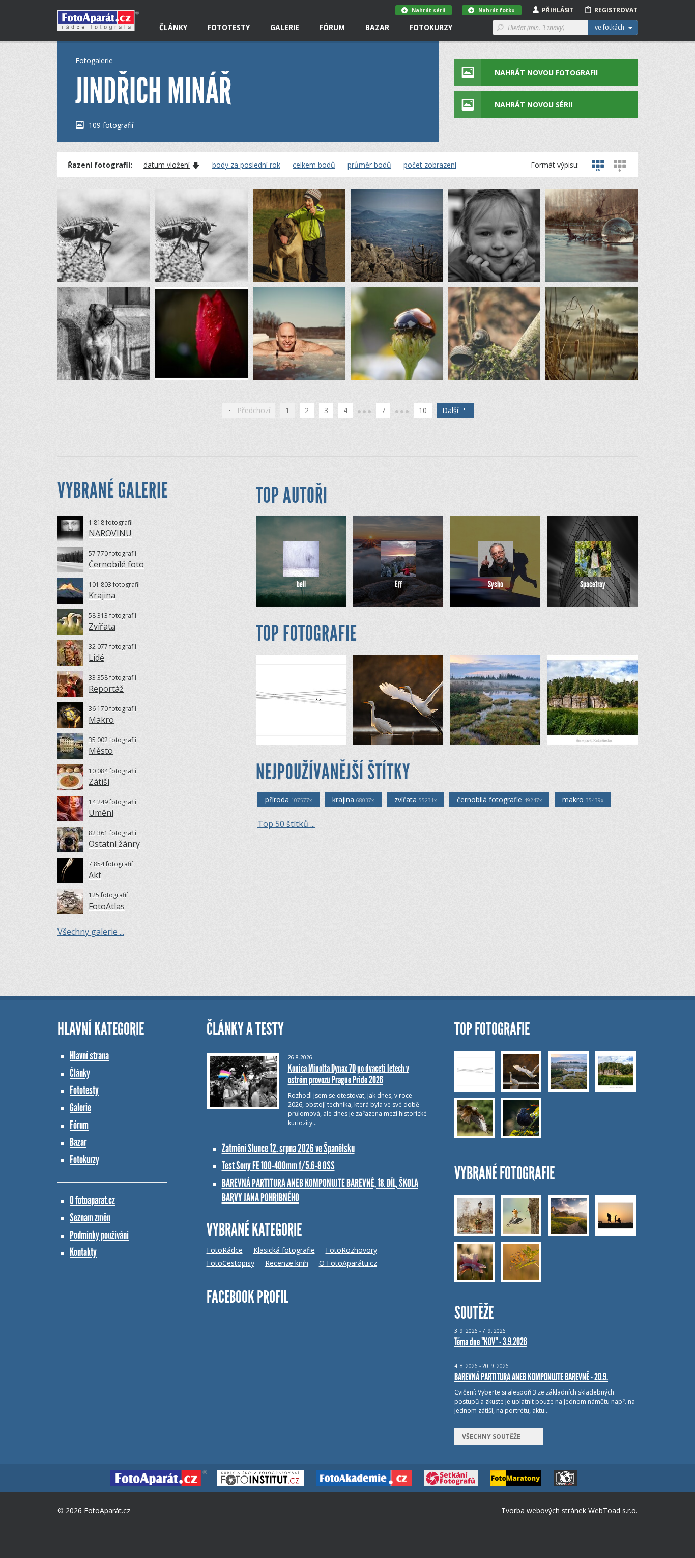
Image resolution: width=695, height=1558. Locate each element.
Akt (95, 875)
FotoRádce (225, 1250)
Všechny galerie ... (90, 931)
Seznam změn (90, 1217)
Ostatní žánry (114, 844)
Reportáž (106, 688)
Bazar (377, 27)
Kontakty (83, 1252)
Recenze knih (286, 1263)
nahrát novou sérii (533, 105)
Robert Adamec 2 (397, 737)
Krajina (102, 595)
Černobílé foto (116, 564)
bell (301, 584)
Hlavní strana (89, 1055)
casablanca (290, 737)
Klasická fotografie (284, 1250)
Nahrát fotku (496, 10)
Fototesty (229, 27)
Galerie (284, 27)
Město (101, 750)
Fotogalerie (94, 60)
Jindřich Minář (94, 274)
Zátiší (99, 781)
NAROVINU (110, 533)
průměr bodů (369, 165)
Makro (101, 719)
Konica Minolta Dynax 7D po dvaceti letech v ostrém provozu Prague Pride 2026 (348, 1074)
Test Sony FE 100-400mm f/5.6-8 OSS (278, 1165)
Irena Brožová (586, 737)
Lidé (96, 657)
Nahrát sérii (428, 10)
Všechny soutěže (493, 1436)
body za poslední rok (246, 165)
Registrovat (616, 10)
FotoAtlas (107, 906)
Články (173, 27)
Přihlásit (558, 10)
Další (451, 410)
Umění (101, 812)
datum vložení (166, 165)
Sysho (495, 584)
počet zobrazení (429, 165)
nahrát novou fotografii (546, 72)
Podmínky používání (99, 1235)
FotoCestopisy (230, 1263)
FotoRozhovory (351, 1250)
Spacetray (592, 584)
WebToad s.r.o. (613, 1510)
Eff (398, 584)
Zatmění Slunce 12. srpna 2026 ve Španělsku (288, 1148)
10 (423, 410)
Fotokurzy (431, 27)
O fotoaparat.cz (92, 1200)
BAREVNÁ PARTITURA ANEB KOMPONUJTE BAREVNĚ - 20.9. (531, 1377)
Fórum (332, 27)
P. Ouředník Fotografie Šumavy (504, 737)
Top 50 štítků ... (286, 823)
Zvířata (102, 626)
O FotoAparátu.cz (348, 1263)
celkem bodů (314, 165)
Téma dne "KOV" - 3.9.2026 (490, 1341)
